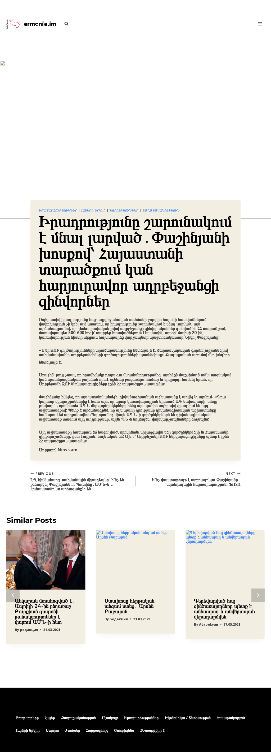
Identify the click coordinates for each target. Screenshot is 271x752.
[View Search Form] (64, 24)
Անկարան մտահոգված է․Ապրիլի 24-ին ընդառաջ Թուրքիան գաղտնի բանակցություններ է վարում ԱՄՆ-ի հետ (45, 611)
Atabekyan (208, 624)
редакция (29, 629)
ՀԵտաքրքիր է (152, 730)
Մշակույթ (110, 717)
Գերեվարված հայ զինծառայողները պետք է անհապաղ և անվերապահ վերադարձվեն (224, 609)
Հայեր (50, 717)
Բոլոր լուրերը (27, 717)
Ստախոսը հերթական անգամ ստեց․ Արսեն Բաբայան (129, 606)
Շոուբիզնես (124, 730)
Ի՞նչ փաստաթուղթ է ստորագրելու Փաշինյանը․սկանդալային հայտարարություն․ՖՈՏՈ (196, 478)
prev (13, 595)
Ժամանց (72, 730)
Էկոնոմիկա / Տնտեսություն (188, 717)
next (258, 595)
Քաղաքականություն (161, 210)
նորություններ (124, 210)
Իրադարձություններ (58, 210)
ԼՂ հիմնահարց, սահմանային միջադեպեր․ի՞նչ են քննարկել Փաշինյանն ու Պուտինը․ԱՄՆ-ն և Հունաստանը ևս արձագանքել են (77, 481)
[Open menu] (260, 24)
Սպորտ (52, 730)
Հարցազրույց (97, 730)
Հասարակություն (230, 717)
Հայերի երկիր (93, 210)
